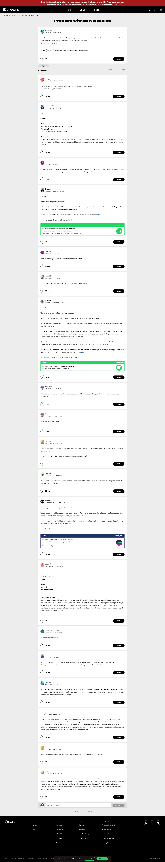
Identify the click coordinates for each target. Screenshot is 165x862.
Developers (60, 829)
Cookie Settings (43, 858)
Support (81, 825)
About (35, 825)
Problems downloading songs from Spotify (65, 50)
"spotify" (49, 50)
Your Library (25, 15)
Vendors (58, 843)
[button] (124, 31)
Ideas (96, 9)
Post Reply (118, 805)
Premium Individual (108, 825)
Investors (59, 838)
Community (13, 9)
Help (68, 9)
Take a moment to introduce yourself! (71, 233)
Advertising (59, 834)
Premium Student (108, 838)
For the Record (37, 834)
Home (13, 15)
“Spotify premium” (84, 50)
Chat (82, 9)
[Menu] (160, 9)
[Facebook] (158, 822)
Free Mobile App (84, 834)
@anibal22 (43, 342)
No (91, 859)
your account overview (76, 516)
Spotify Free (106, 843)
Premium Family (107, 834)
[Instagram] (146, 822)
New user (48, 162)
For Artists (59, 825)
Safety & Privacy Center (17, 858)
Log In (155, 10)
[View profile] (42, 31)
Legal (6, 858)
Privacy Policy (31, 858)
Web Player (83, 829)
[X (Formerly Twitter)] (152, 822)
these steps (94, 4)
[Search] (148, 9)
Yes (100, 859)
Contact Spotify (84, 838)
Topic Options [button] (43, 66)
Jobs (34, 829)
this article (97, 215)
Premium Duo (106, 829)
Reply (119, 59)
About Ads (54, 858)
